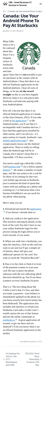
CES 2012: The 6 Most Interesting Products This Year (32, 359)
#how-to (20, 31)
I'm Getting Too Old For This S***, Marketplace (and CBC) (13, 359)
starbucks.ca (9, 320)
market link (14, 166)
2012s (5, 11)
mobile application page (14, 140)
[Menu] (40, 3)
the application (19, 120)
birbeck (6, 170)
